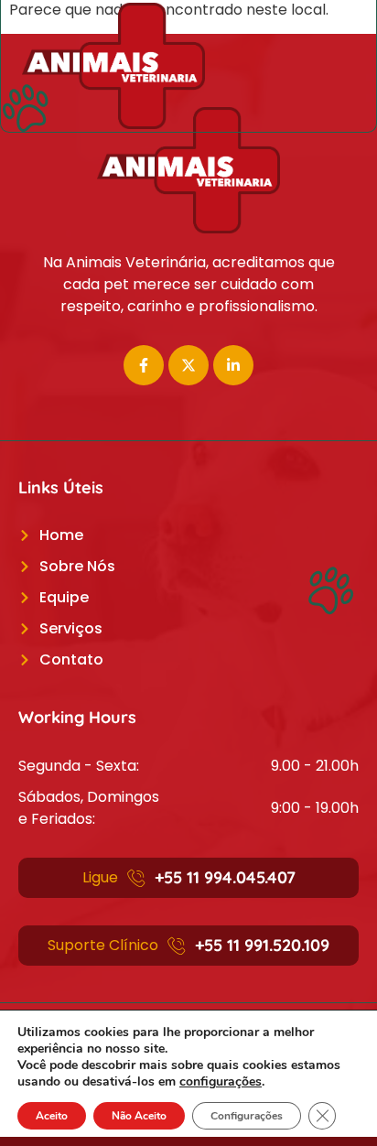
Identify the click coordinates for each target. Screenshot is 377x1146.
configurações (220, 1082)
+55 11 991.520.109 (262, 945)
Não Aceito (139, 1115)
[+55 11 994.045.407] (136, 878)
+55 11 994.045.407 (225, 877)
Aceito (52, 1115)
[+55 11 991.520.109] (176, 945)
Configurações (246, 1115)
